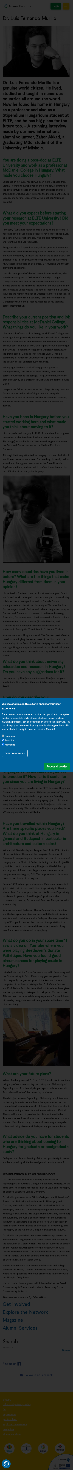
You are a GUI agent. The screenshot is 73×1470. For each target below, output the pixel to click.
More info (51, 729)
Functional (10, 736)
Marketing (10, 745)
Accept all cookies (57, 766)
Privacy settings (6, 1463)
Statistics (9, 740)
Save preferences (15, 753)
